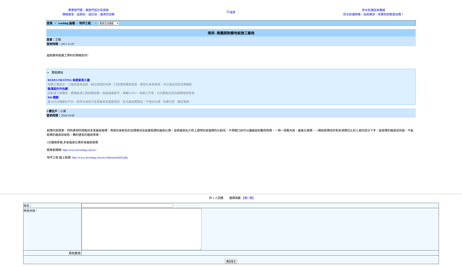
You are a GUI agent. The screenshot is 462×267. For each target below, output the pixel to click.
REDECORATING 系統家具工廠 (69, 80)
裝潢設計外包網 (58, 88)
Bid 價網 (53, 97)
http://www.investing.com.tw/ (79, 149)
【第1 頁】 (248, 197)
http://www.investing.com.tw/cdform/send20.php (100, 157)
